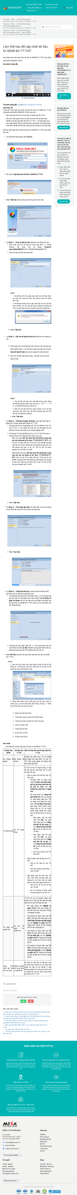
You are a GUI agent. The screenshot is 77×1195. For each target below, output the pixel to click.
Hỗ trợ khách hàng (46, 1146)
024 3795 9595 (10, 1145)
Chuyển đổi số (44, 1173)
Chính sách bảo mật (48, 1186)
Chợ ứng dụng (44, 1137)
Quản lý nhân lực (45, 1169)
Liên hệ (42, 1151)
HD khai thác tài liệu (51, 4)
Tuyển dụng (43, 1148)
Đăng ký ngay (63, 201)
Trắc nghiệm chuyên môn (10, 1173)
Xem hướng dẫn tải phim (32, 105)
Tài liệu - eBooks (7, 1164)
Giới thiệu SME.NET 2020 (34, 4)
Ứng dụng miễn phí (8, 1171)
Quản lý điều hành (45, 1171)
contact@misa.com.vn (13, 1142)
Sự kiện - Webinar (7, 1166)
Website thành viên (10, 1180)
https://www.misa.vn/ (12, 1148)
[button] (23, 1001)
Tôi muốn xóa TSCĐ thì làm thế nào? (17, 1029)
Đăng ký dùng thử (45, 1139)
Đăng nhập (43, 1141)
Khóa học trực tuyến (8, 1169)
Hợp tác (42, 1144)
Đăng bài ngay (63, 127)
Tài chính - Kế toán (46, 1164)
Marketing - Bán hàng (47, 1166)
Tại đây (20, 105)
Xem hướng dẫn (63, 96)
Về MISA (42, 1134)
